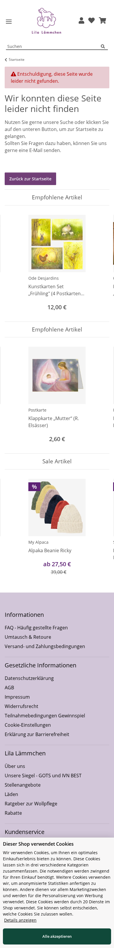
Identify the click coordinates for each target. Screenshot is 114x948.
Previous (14, 263)
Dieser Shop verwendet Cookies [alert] (38, 844)
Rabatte (13, 813)
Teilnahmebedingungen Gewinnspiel (45, 715)
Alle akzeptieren (57, 936)
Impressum (17, 697)
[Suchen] (104, 46)
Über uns (15, 766)
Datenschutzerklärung (29, 678)
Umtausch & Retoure (28, 637)
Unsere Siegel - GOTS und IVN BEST (43, 775)
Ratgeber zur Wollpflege (31, 803)
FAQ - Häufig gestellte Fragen (36, 627)
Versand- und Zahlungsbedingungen (45, 646)
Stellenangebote (23, 785)
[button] (81, 21)
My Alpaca (38, 542)
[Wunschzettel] (91, 21)
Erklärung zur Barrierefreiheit (37, 734)
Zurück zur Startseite (30, 179)
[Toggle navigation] (9, 21)
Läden (11, 794)
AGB (9, 687)
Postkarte (37, 410)
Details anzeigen (20, 920)
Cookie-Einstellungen (28, 725)
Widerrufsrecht (21, 706)
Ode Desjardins (43, 278)
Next (100, 263)
